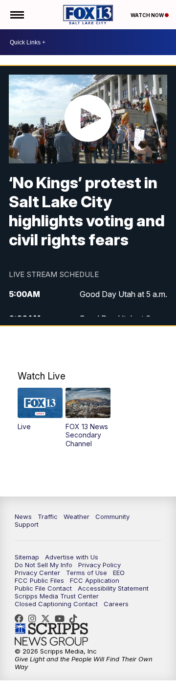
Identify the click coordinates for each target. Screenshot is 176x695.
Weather (76, 516)
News (23, 516)
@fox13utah (75, 618)
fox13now (34, 618)
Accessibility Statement (113, 588)
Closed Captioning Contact (56, 604)
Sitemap (27, 557)
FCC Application (94, 580)
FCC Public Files (39, 580)
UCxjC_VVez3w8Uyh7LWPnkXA (62, 618)
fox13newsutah (21, 618)
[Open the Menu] (16, 14)
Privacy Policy (99, 565)
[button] (40, 409)
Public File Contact (43, 588)
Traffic (48, 516)
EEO (119, 572)
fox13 (48, 618)
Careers (116, 604)
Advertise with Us (71, 557)
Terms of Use (86, 572)
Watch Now (148, 15)
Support (27, 524)
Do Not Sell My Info (43, 565)
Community (112, 516)
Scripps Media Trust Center (57, 596)
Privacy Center (37, 572)
